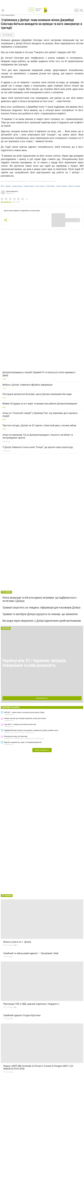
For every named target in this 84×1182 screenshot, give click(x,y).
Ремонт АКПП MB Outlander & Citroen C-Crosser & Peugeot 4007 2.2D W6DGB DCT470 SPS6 (38, 1067)
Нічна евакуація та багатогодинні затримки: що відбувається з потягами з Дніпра (39, 599)
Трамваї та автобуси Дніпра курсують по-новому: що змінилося (40, 614)
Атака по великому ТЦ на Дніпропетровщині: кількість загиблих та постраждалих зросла (37, 436)
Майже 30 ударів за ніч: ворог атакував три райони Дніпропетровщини (39, 403)
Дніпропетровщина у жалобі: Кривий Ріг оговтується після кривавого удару (38, 374)
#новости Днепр (61, 186)
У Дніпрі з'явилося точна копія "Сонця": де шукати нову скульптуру (37, 447)
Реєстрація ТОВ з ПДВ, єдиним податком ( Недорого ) (31, 1003)
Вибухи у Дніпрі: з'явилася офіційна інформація (27, 384)
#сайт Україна (40, 186)
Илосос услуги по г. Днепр (17, 941)
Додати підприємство (42, 750)
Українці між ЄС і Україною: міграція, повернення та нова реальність (34, 663)
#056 (2, 186)
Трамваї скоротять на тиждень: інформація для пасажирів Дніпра (41, 607)
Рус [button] (76, 10)
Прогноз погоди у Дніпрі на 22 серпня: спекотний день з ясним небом (39, 425)
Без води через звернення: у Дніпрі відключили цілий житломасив (41, 620)
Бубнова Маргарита (12, 191)
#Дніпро (8, 186)
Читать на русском (7, 35)
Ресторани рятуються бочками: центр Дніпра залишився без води (37, 394)
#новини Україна (29, 186)
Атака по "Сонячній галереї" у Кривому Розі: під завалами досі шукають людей (40, 414)
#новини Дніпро (17, 186)
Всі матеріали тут (42, 698)
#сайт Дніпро (50, 186)
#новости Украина (74, 186)
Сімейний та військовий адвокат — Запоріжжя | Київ (30, 953)
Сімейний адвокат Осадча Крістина (21, 1015)
